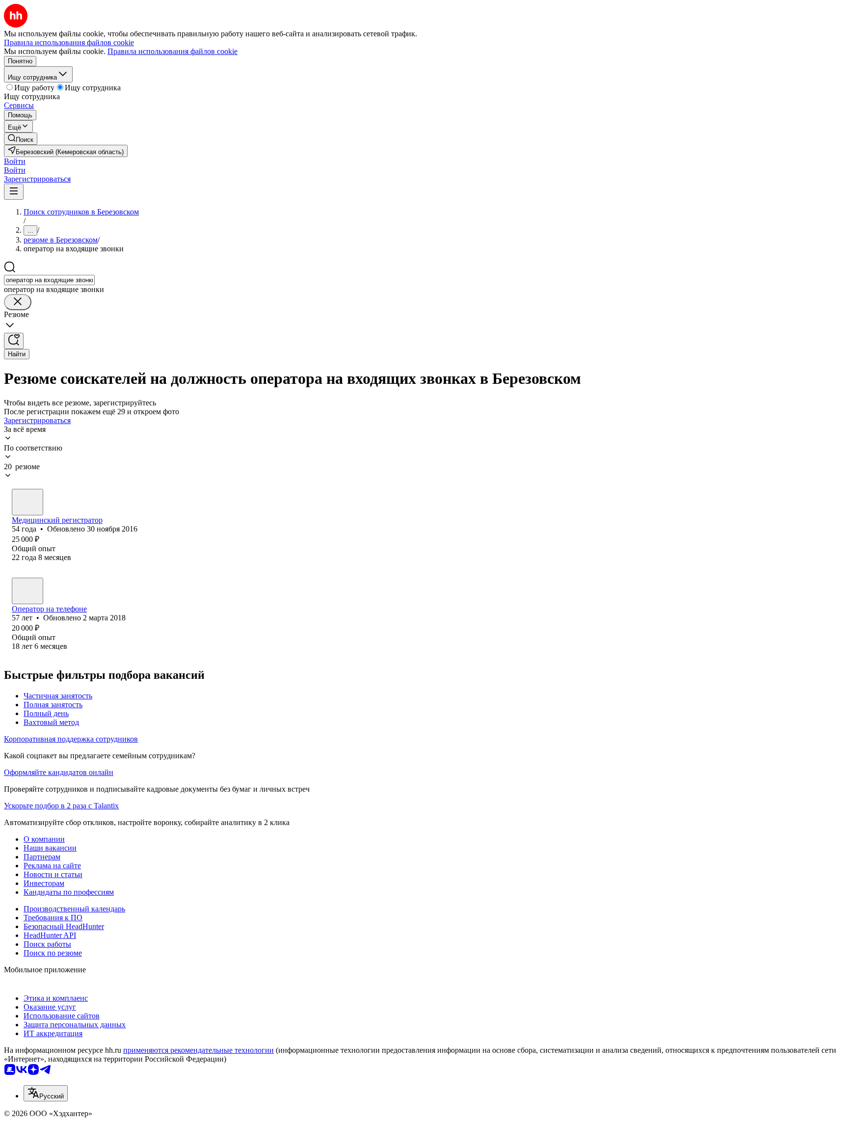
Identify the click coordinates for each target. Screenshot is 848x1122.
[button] (15, 161)
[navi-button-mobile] (14, 192)
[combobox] (49, 280)
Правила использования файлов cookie (172, 51)
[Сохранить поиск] (14, 341)
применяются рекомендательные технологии (198, 1050)
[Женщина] (27, 502)
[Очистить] (17, 302)
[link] (20, 139)
